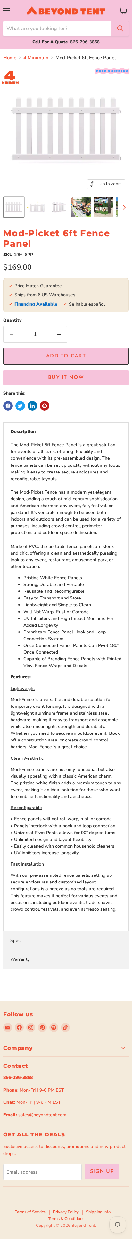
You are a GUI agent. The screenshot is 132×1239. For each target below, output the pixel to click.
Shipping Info (98, 1212)
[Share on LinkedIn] (32, 406)
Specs (16, 940)
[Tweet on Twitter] (20, 406)
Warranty (19, 959)
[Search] (120, 28)
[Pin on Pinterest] (44, 406)
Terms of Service (30, 1212)
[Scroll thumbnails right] (123, 207)
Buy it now (66, 377)
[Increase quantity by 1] (59, 334)
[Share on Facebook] (8, 406)
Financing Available (35, 304)
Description (23, 432)
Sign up (102, 1171)
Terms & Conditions (66, 1219)
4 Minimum (35, 58)
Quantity (12, 320)
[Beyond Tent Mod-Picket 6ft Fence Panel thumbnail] (14, 207)
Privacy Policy (66, 1212)
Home (9, 58)
